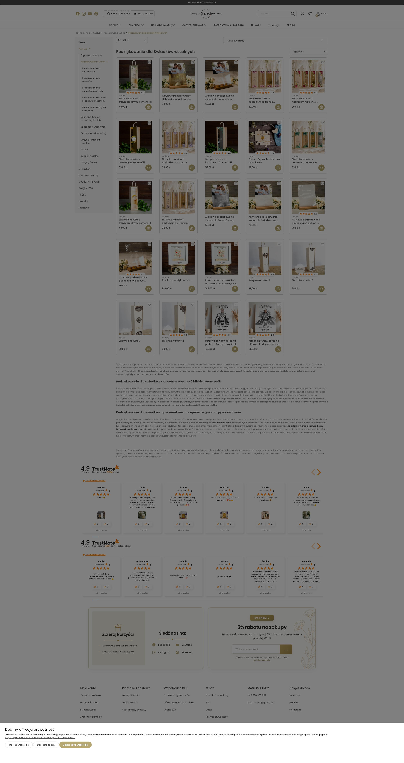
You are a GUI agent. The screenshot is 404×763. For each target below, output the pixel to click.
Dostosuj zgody (46, 744)
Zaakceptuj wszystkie (75, 744)
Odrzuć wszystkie (19, 744)
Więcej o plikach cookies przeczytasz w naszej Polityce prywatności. (40, 737)
